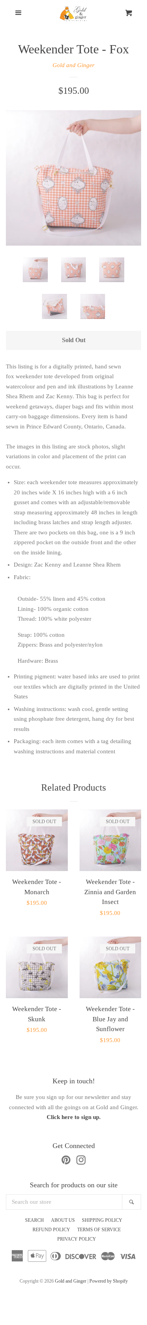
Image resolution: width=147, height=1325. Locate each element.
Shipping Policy (102, 1220)
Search (34, 1220)
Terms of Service (99, 1229)
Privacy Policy (76, 1239)
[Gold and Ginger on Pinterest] (66, 1162)
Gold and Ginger (73, 65)
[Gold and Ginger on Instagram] (81, 1162)
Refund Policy (51, 1229)
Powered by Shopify (108, 1281)
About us (63, 1220)
